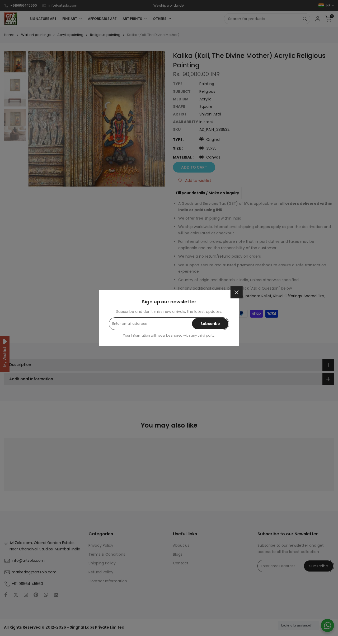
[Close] (237, 292)
